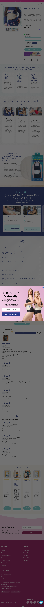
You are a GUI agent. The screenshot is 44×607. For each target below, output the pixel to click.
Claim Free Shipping (11, 314)
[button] (41, 602)
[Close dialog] (43, 287)
